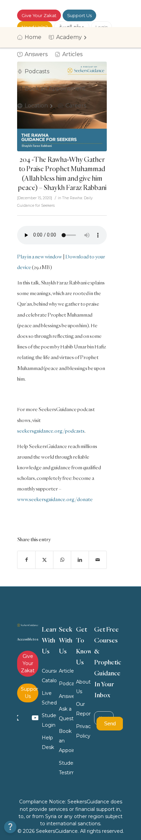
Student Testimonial (66, 768)
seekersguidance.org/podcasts (51, 431)
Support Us (79, 15)
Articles (66, 671)
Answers (66, 696)
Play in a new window (39, 256)
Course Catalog (49, 676)
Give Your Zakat (39, 15)
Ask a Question (66, 714)
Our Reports (83, 709)
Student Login (49, 720)
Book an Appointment (66, 740)
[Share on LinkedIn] (80, 560)
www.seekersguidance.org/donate (55, 499)
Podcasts (66, 683)
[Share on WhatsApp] (62, 560)
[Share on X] (44, 560)
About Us (83, 687)
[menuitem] (31, 37)
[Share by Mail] (97, 560)
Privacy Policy (83, 731)
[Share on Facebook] (26, 560)
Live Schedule (49, 698)
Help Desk (48, 742)
